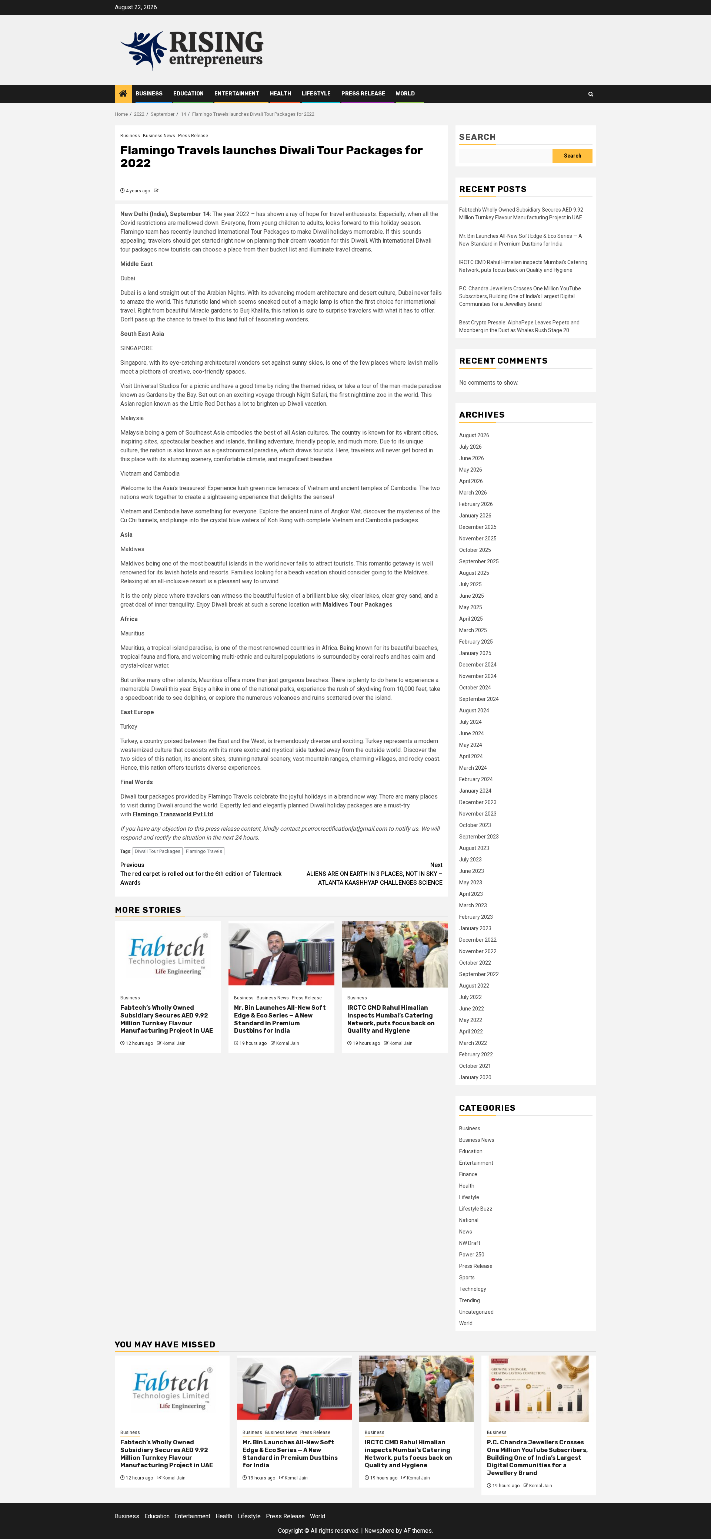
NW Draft (469, 1243)
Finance (468, 1174)
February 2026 (476, 504)
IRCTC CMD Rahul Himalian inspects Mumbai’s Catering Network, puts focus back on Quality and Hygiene (391, 1019)
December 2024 (478, 665)
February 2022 (476, 1054)
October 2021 (475, 1066)
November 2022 (478, 951)
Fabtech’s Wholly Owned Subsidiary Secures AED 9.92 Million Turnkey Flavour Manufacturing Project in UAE (166, 1019)
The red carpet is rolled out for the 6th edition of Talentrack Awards (200, 873)
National (468, 1220)
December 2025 (478, 527)
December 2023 (478, 802)
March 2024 (473, 768)
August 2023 (474, 848)
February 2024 (476, 779)
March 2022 (473, 1043)
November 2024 (478, 676)
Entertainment (236, 94)
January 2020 (475, 1077)
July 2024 (470, 722)
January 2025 (475, 653)
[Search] (590, 94)
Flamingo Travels (204, 851)
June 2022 (471, 1009)
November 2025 (478, 538)
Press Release (363, 94)
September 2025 (479, 561)
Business (149, 94)
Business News (159, 135)
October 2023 (475, 825)
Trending (469, 1300)
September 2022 (479, 974)
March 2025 (473, 630)
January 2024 (475, 791)
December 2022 (478, 940)
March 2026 (473, 493)
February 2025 (476, 642)
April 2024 (471, 756)
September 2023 (479, 837)
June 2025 (471, 596)
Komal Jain (174, 1043)
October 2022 (475, 963)
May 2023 (470, 882)
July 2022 (470, 997)
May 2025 (470, 607)
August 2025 (474, 573)
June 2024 (471, 733)
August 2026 (474, 435)
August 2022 (474, 986)
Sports (467, 1277)
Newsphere (379, 1530)
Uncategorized (476, 1312)
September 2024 (479, 699)
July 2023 (470, 860)
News (465, 1232)
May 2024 (470, 745)
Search (477, 137)
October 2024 (475, 688)
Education (188, 94)
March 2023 (473, 905)
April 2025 (471, 619)
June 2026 (471, 458)
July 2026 (470, 447)
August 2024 (474, 710)
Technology (472, 1289)
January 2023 (475, 928)
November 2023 (478, 814)
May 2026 (470, 470)
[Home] (123, 94)
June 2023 (471, 871)
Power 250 (471, 1255)
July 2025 (470, 584)
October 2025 (475, 550)
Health (280, 94)
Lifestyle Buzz (476, 1209)
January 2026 (475, 516)
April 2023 (471, 894)
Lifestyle (316, 94)
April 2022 (471, 1032)
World (405, 94)
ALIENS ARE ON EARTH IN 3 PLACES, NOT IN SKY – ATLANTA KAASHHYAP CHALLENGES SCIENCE (375, 873)
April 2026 (471, 481)
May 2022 (470, 1020)
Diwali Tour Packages (157, 851)
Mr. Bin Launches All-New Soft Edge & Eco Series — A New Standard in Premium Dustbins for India (280, 1019)
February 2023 (476, 917)
